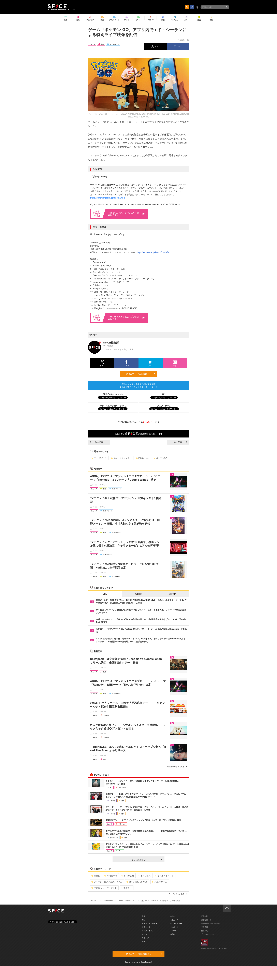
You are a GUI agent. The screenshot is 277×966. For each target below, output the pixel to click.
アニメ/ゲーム (100, 458)
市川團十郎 (112, 875)
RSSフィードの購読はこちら (139, 374)
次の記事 (178, 442)
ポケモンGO (161, 458)
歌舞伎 (97, 875)
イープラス (93, 900)
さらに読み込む (138, 859)
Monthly (172, 593)
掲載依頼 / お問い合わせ (210, 923)
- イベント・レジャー (149, 923)
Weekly (138, 593)
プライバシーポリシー (209, 934)
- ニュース (174, 919)
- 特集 (172, 934)
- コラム (173, 930)
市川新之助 (129, 875)
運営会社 (204, 916)
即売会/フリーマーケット (105, 887)
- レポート (174, 927)
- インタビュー (176, 923)
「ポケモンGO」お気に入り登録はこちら (123, 214)
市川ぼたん (146, 875)
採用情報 (204, 927)
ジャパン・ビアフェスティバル (108, 881)
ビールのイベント (165, 875)
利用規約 (204, 930)
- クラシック (145, 927)
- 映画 (143, 941)
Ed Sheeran (143, 458)
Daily (105, 593)
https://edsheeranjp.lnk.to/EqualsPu (153, 252)
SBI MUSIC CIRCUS (138, 881)
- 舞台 (143, 919)
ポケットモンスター (122, 458)
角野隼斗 (127, 887)
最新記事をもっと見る (175, 766)
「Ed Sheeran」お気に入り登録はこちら (123, 317)
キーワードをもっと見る (174, 894)
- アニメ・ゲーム (147, 930)
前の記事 (99, 442)
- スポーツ (145, 937)
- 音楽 (143, 916)
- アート (144, 934)
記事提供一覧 (206, 919)
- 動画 (172, 916)
